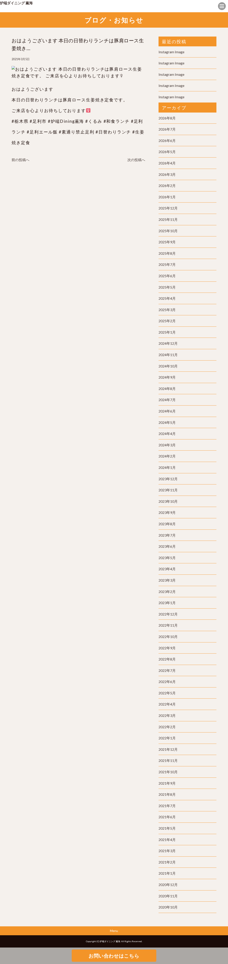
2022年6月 (167, 681)
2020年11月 (168, 896)
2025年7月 (167, 264)
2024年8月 (167, 388)
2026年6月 (167, 140)
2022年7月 (167, 670)
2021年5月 (167, 828)
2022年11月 (168, 625)
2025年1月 (167, 332)
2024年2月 (167, 456)
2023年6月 (167, 546)
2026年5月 (167, 152)
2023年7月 (167, 535)
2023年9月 (167, 512)
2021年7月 (167, 806)
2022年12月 (168, 614)
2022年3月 (167, 715)
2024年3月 (167, 445)
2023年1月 (167, 603)
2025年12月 (168, 208)
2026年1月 (167, 197)
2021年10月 (168, 772)
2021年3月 (167, 851)
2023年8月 (167, 524)
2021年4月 (167, 839)
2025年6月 (167, 276)
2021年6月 (167, 817)
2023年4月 (167, 569)
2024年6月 (167, 411)
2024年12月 (168, 343)
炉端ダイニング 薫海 (16, 3)
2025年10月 (168, 231)
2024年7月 (167, 400)
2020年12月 (168, 884)
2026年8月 (167, 118)
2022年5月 (167, 693)
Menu (114, 931)
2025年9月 (167, 242)
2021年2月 (167, 862)
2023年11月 (168, 490)
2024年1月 (167, 467)
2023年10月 (168, 501)
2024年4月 (167, 433)
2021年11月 (168, 760)
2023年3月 (167, 580)
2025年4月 (167, 298)
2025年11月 (168, 219)
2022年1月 (167, 738)
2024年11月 (168, 355)
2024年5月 (167, 422)
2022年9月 (167, 648)
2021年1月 (167, 873)
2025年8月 (167, 253)
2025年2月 (167, 321)
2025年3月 (167, 310)
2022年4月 (167, 704)
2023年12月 (168, 479)
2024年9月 (167, 377)
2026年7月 (167, 129)
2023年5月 (167, 558)
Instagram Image (171, 52)
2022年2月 (167, 727)
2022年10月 (168, 636)
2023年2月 (167, 591)
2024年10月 (168, 366)
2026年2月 (167, 185)
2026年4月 (167, 163)
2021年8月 (167, 794)
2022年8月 (167, 659)
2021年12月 (168, 749)
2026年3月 (167, 174)
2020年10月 (168, 907)
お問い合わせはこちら (114, 956)
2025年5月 (167, 287)
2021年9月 (167, 783)
